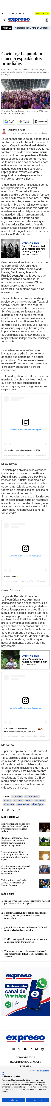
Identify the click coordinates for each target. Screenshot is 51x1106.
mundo (29, 800)
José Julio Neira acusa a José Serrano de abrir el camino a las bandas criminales (25, 928)
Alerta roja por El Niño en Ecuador (31, 27)
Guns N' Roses (37, 581)
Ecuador (18, 800)
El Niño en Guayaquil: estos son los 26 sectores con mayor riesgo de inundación (25, 940)
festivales (40, 800)
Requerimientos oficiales (25, 1062)
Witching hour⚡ (11, 577)
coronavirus (23, 804)
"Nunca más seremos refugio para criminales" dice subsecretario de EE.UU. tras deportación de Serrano (26, 954)
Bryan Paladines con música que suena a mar (34, 660)
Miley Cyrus (37, 804)
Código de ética (25, 1057)
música (7, 800)
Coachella (9, 804)
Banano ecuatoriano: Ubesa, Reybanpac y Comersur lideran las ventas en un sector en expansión (15, 841)
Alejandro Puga (16, 130)
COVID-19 (17, 796)
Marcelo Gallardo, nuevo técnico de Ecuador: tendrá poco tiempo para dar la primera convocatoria (25, 915)
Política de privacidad (39, 1071)
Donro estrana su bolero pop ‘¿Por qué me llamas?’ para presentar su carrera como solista (15, 827)
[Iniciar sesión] (46, 20)
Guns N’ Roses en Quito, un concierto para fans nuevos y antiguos (34, 249)
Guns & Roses (32, 796)
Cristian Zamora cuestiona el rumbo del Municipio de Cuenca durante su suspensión (15, 870)
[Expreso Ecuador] (25, 1041)
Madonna (35, 736)
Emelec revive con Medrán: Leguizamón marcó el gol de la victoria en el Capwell (27, 902)
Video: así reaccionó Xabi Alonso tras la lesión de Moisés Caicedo (13, 882)
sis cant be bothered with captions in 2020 (22, 450)
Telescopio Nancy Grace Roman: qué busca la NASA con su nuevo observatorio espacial (14, 855)
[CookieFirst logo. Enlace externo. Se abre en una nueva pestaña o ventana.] (3, 1073)
